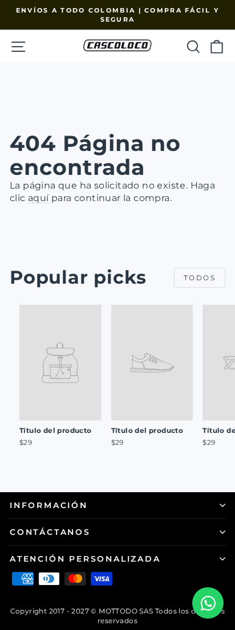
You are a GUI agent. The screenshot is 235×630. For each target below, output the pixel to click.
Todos (200, 277)
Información (49, 505)
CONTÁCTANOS (50, 532)
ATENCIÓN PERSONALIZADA (85, 559)
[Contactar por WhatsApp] (208, 603)
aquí (38, 198)
